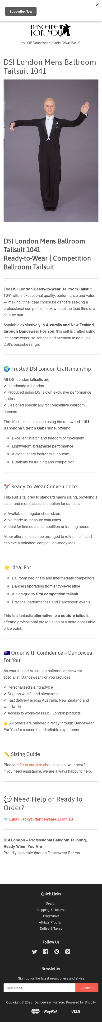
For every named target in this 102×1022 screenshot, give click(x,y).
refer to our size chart (34, 764)
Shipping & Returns (51, 909)
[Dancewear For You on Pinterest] (56, 952)
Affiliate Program (51, 922)
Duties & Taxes (51, 928)
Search (51, 903)
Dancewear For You (49, 1002)
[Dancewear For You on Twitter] (34, 952)
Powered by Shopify (81, 1002)
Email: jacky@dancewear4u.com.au (41, 819)
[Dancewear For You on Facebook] (45, 952)
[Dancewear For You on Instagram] (67, 952)
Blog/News (51, 915)
